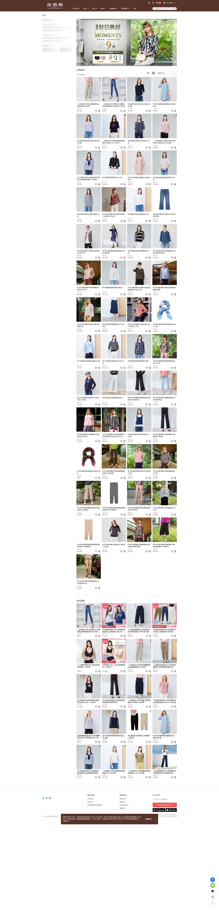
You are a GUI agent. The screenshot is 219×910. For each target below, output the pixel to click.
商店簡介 (90, 802)
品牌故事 (90, 799)
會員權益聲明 (124, 805)
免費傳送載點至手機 (164, 805)
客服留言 (122, 802)
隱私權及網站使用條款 (94, 805)
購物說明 (122, 799)
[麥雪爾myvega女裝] (55, 6)
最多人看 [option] (161, 73)
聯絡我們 (122, 808)
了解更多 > (66, 821)
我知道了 (149, 819)
